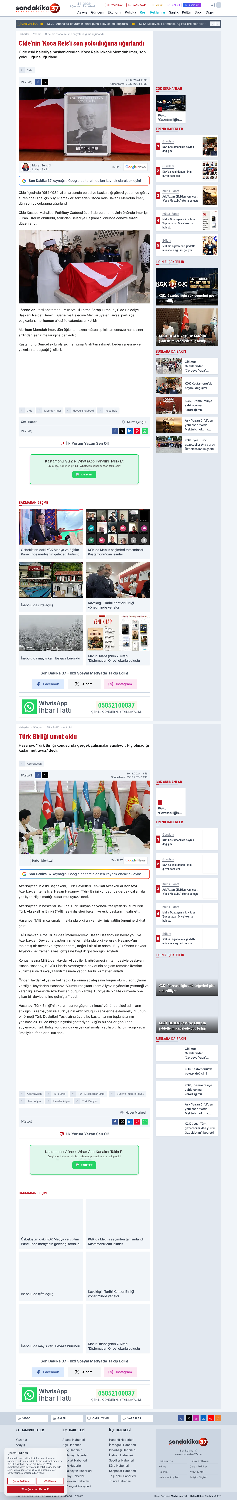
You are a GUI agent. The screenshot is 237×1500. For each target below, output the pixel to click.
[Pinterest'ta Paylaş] (137, 431)
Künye (162, 1466)
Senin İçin (194, 5)
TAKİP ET (87, 474)
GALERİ (176, 5)
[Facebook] (181, 1418)
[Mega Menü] (218, 5)
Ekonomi (114, 12)
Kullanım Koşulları (169, 1477)
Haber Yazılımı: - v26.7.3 (187, 1496)
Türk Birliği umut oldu (60, 727)
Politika (130, 12)
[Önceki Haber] (212, 23)
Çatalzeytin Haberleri (77, 1471)
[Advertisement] (84, 381)
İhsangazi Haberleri (122, 1445)
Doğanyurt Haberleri (76, 1486)
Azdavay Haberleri (75, 1455)
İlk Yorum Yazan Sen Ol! (87, 443)
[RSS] (218, 1418)
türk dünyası (90, 1101)
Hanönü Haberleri (121, 1439)
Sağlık (173, 12)
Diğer (210, 12)
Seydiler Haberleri (121, 1460)
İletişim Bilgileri (198, 1477)
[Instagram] (196, 1418)
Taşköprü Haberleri (122, 1476)
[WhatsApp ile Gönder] (145, 431)
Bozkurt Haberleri (74, 1460)
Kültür (186, 12)
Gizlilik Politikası (199, 1461)
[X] (189, 1418)
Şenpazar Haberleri (122, 1471)
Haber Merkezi (42, 860)
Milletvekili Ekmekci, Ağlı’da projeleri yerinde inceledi (176, 24)
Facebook (51, 684)
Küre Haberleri (119, 1465)
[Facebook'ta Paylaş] (38, 82)
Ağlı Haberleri (71, 1445)
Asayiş (82, 12)
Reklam (163, 1471)
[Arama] (212, 5)
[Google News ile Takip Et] (135, 167)
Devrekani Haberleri (76, 1481)
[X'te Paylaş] (45, 82)
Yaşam (37, 34)
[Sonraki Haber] (217, 23)
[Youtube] (211, 1418)
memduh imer (52, 410)
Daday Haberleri (73, 1476)
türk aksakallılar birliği (91, 1093)
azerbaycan (34, 763)
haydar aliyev (61, 1101)
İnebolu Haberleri (121, 1455)
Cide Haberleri (72, 1465)
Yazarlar (21, 1439)
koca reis (111, 410)
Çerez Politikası (199, 1466)
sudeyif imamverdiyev (130, 1093)
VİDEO (159, 5)
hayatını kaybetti (83, 410)
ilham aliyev (34, 1101)
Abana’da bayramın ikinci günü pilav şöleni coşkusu (83, 24)
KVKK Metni (197, 1471)
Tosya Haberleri (120, 1481)
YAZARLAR (117, 5)
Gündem (97, 12)
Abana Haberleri (73, 1439)
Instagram (124, 684)
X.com (87, 684)
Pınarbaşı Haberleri (122, 1450)
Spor (198, 12)
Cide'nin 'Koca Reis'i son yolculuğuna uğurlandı (74, 34)
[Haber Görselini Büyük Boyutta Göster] (84, 124)
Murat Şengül (41, 167)
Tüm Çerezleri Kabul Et (35, 1489)
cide (29, 70)
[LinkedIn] (203, 1418)
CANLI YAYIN (139, 5)
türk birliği (60, 1093)
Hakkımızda (166, 1461)
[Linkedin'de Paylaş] (130, 431)
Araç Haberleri (72, 1450)
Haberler (24, 34)
